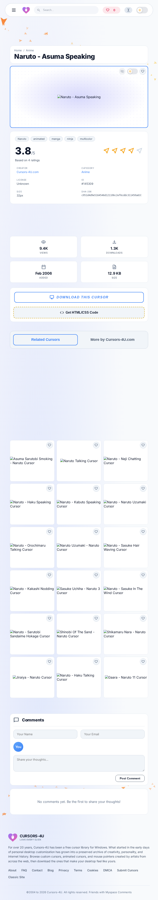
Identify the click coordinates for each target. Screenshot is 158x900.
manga (56, 138)
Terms (78, 870)
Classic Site (16, 877)
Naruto (22, 138)
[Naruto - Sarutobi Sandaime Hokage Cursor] (32, 634)
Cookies (92, 870)
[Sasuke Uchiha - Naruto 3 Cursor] (79, 590)
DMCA (107, 870)
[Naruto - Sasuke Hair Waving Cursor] (125, 547)
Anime (30, 50)
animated (39, 138)
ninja (70, 138)
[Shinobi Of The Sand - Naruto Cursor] (79, 634)
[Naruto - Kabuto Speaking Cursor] (79, 504)
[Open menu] (13, 10)
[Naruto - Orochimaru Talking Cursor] (32, 547)
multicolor (86, 138)
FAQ (24, 870)
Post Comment (130, 778)
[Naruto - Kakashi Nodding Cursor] (32, 590)
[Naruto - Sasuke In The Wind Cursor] (125, 590)
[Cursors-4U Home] (26, 10)
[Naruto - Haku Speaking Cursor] (32, 504)
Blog (51, 870)
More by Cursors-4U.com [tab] (113, 340)
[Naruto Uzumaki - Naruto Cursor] (79, 547)
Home (18, 50)
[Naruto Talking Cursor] (79, 460)
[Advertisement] (79, 32)
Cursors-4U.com (28, 172)
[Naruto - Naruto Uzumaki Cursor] (125, 504)
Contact (37, 870)
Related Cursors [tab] (45, 340)
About (12, 870)
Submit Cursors (127, 870)
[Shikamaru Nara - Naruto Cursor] (125, 634)
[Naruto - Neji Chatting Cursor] (125, 460)
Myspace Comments (119, 892)
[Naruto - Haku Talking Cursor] (79, 677)
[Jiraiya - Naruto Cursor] (32, 677)
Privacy (64, 870)
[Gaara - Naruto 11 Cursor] (125, 677)
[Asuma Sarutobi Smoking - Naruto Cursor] (32, 460)
